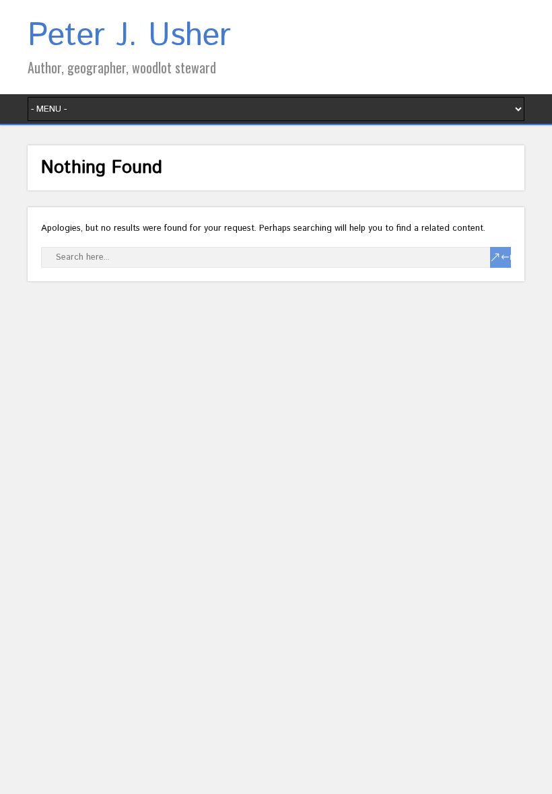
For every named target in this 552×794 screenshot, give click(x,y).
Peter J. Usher (129, 36)
